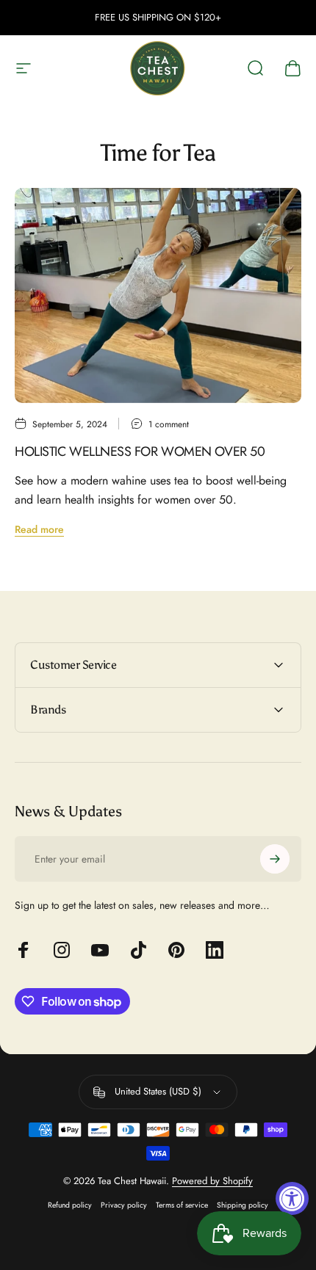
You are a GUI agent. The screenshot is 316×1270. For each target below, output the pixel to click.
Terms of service (182, 1205)
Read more (39, 529)
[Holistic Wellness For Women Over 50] (158, 295)
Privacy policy (124, 1205)
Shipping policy (242, 1205)
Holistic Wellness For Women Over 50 (140, 451)
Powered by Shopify (212, 1181)
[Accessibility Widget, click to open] (292, 1198)
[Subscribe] (275, 859)
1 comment (168, 424)
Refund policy (70, 1205)
